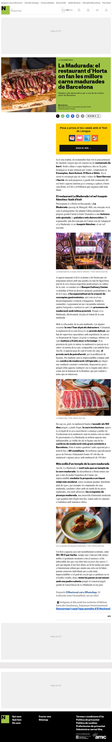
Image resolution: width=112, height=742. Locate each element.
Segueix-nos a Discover (11, 3)
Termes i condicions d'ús (90, 717)
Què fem (16, 720)
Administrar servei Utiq (89, 729)
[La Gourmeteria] (5, 10)
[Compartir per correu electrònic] (77, 116)
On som (16, 723)
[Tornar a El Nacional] (67, 10)
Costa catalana (47, 3)
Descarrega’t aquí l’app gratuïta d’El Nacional (83, 609)
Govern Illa (61, 3)
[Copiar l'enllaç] (82, 116)
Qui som (16, 717)
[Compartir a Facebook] (72, 116)
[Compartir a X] (58, 116)
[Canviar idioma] (97, 10)
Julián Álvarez (74, 3)
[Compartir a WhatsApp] (62, 116)
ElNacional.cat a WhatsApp (81, 592)
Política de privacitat (87, 720)
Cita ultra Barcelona (91, 3)
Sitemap (43, 720)
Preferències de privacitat (90, 726)
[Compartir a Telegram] (67, 116)
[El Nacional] (5, 719)
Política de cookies (86, 723)
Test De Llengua (31, 3)
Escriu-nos (45, 717)
